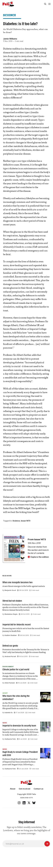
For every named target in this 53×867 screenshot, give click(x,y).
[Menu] (49, 4)
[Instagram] (19, 802)
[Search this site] (45, 4)
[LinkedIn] (24, 802)
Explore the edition (40, 557)
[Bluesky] (33, 802)
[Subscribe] (47, 843)
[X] (28, 802)
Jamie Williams (10, 38)
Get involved (24, 789)
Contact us (38, 789)
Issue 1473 (25, 521)
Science (9, 15)
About (12, 789)
